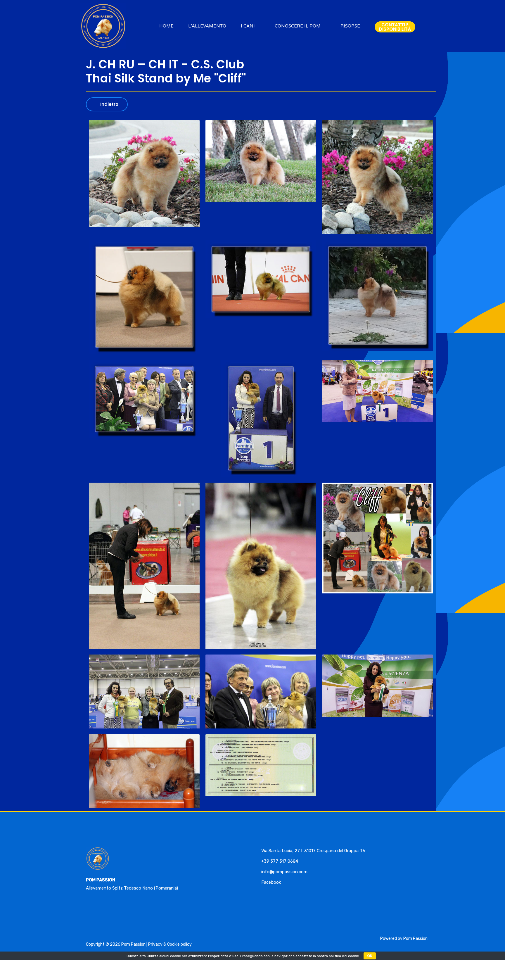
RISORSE (350, 26)
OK (369, 955)
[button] (395, 26)
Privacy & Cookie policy (170, 944)
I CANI (248, 26)
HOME (166, 26)
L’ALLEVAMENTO (207, 26)
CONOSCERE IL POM (298, 26)
